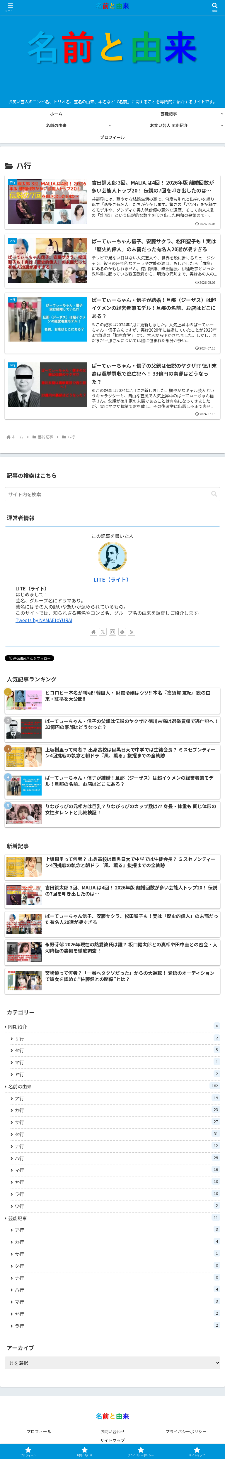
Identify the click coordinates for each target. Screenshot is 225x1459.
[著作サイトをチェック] (93, 632)
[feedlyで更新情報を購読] (122, 632)
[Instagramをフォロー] (112, 632)
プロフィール (39, 1431)
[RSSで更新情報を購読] (131, 632)
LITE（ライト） (112, 579)
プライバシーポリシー (186, 1431)
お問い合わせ (112, 1431)
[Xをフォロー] (103, 632)
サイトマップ (112, 1440)
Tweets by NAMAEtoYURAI (44, 620)
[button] (214, 494)
